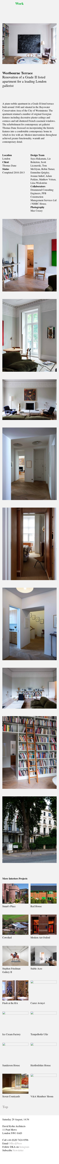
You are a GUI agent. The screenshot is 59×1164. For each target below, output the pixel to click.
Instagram (24, 1146)
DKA (8, 9)
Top (5, 1107)
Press (19, 1143)
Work (19, 3)
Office (12, 1143)
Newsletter (18, 1150)
